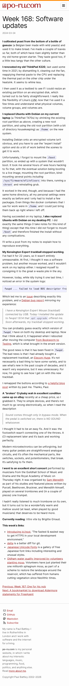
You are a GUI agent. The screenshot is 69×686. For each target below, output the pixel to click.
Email (9, 610)
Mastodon (12, 618)
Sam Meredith (55, 479)
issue (30, 296)
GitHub (10, 614)
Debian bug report (33, 300)
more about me (17, 670)
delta (10, 543)
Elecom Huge (42, 357)
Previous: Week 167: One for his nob (24, 586)
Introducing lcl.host (18, 531)
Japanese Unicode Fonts (22, 547)
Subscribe (12, 622)
